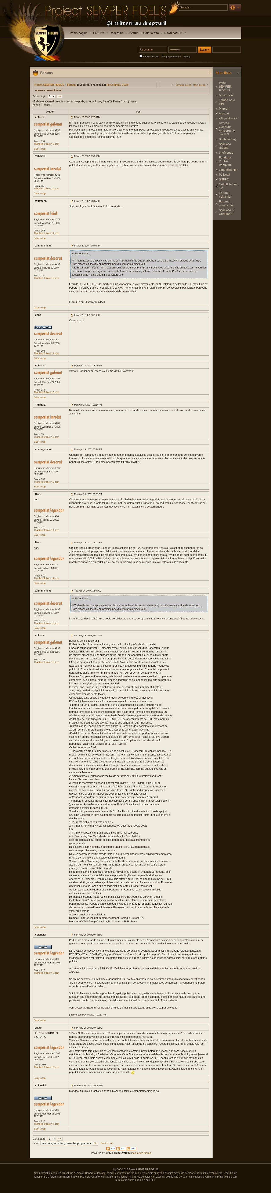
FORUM (98, 32)
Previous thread (183, 85)
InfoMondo (226, 152)
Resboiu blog (227, 139)
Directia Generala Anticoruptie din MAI (227, 128)
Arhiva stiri (226, 95)
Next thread (199, 85)
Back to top (40, 148)
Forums (71, 84)
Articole (224, 113)
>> (59, 96)
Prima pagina (79, 32)
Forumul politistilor (225, 194)
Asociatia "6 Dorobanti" (227, 211)
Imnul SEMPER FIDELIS (225, 86)
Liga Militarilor (228, 169)
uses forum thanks (140, 1153)
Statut (134, 32)
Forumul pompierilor (226, 203)
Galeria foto (151, 32)
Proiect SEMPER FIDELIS (49, 84)
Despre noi (117, 32)
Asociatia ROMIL (225, 145)
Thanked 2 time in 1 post (46, 353)
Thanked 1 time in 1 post (46, 233)
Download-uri (173, 32)
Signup (186, 56)
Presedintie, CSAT (117, 84)
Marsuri (224, 108)
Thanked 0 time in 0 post (46, 144)
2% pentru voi (228, 118)
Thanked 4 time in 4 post (46, 530)
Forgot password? (171, 56)
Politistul (224, 174)
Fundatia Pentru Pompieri (225, 161)
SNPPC (224, 179)
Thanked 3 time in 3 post (46, 1067)
